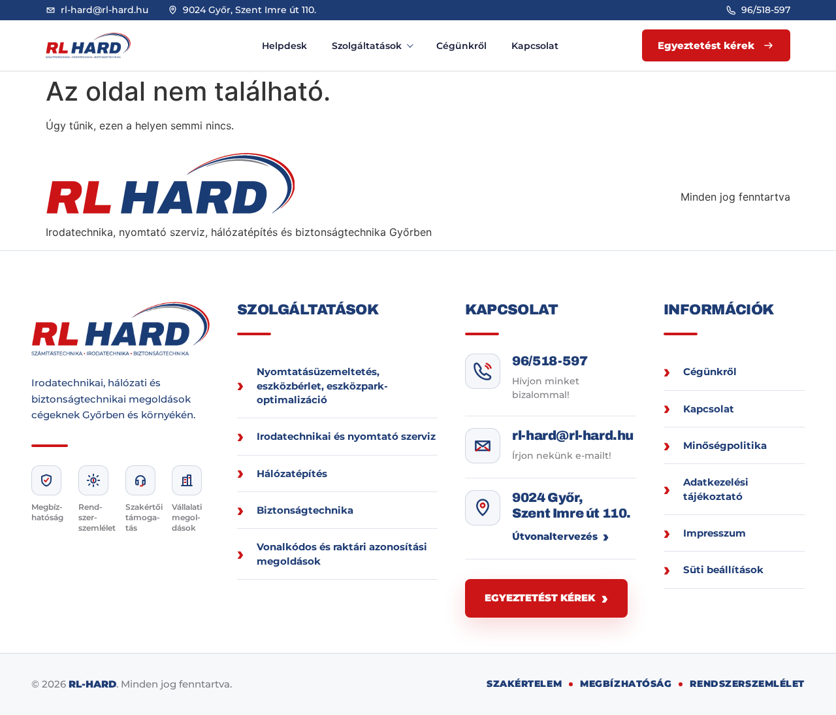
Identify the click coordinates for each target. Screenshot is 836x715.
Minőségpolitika (725, 445)
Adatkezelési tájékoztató (715, 489)
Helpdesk (284, 46)
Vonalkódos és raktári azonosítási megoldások (342, 553)
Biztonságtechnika (305, 510)
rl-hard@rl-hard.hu (573, 435)
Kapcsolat (534, 46)
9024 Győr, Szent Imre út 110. (571, 505)
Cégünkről (461, 46)
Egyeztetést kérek (539, 597)
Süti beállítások (723, 569)
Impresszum (714, 533)
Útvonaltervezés (555, 536)
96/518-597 (549, 361)
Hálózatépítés (292, 473)
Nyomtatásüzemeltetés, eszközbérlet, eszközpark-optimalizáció (322, 385)
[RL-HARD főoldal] (101, 45)
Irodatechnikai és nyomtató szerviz (346, 436)
